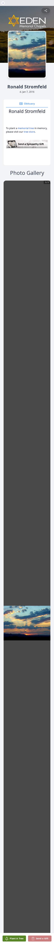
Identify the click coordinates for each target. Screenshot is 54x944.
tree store (29, 131)
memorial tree (26, 128)
